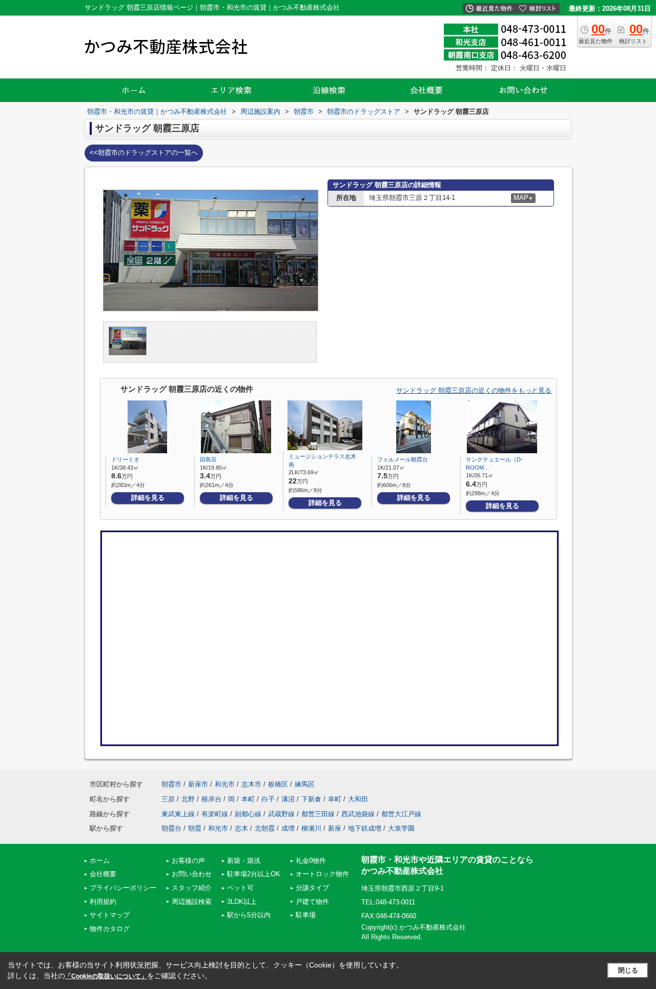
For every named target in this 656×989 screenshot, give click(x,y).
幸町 (334, 799)
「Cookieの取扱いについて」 (106, 976)
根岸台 (211, 799)
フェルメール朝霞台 (402, 459)
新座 (334, 828)
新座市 (198, 784)
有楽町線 (214, 814)
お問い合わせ (192, 874)
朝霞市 (171, 784)
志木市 (251, 784)
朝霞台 (171, 828)
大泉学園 (401, 828)
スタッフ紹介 (192, 888)
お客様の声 (188, 860)
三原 (168, 799)
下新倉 (311, 799)
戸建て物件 (312, 901)
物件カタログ (110, 929)
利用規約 (103, 901)
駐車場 (306, 915)
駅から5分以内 (249, 915)
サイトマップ (110, 915)
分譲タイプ (312, 888)
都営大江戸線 (401, 814)
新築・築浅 (243, 860)
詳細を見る (148, 497)
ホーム (100, 860)
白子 (268, 799)
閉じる (628, 970)
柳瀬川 (311, 828)
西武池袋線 (358, 814)
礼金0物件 (311, 860)
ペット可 (240, 888)
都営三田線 (318, 814)
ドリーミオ (125, 459)
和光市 (225, 784)
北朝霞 (265, 828)
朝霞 (194, 828)
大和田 (358, 799)
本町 (248, 799)
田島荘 (208, 459)
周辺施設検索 (192, 901)
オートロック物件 (322, 874)
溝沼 (288, 799)
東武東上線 (178, 814)
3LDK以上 (242, 901)
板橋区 (278, 784)
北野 (188, 799)
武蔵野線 (281, 814)
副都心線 (248, 814)
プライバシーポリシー (123, 888)
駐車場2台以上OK (253, 874)
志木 (241, 828)
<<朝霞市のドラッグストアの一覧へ (144, 152)
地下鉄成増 (364, 828)
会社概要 (103, 874)
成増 (288, 828)
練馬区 (305, 784)
